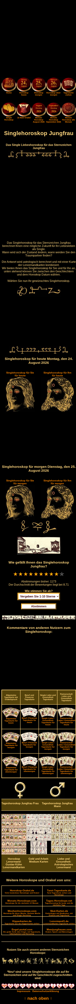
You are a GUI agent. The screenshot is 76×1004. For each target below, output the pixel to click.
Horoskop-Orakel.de (22, 891)
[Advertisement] (38, 39)
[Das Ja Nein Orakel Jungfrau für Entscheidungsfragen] (23, 115)
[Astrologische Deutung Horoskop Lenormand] (13, 853)
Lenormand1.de (59, 922)
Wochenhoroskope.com (21, 913)
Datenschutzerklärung (45, 991)
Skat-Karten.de (59, 913)
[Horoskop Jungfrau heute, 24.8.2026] (23, 85)
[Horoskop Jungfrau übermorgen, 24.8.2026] (53, 85)
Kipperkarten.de (22, 922)
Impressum (23, 991)
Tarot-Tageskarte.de (59, 892)
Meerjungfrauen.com (59, 930)
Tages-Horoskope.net (59, 902)
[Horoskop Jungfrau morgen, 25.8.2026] (38, 85)
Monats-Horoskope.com (22, 901)
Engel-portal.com (22, 931)
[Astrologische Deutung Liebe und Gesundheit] (63, 852)
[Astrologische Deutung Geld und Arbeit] (38, 853)
